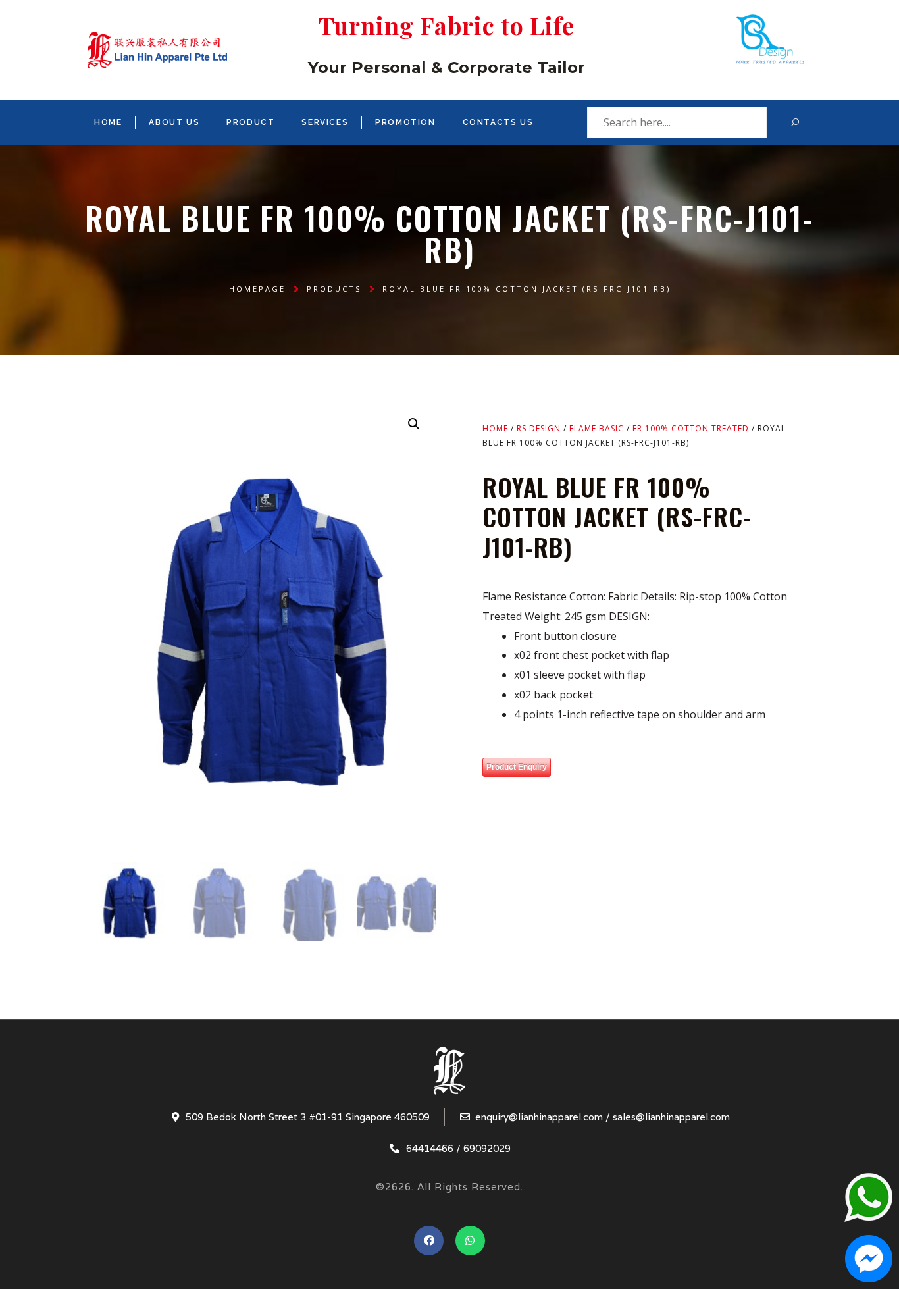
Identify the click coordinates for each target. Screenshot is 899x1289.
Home (108, 122)
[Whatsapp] (470, 1240)
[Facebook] (429, 1240)
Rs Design (539, 428)
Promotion (405, 122)
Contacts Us (498, 122)
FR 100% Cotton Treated (690, 428)
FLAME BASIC (596, 428)
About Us (174, 122)
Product (250, 122)
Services (324, 122)
